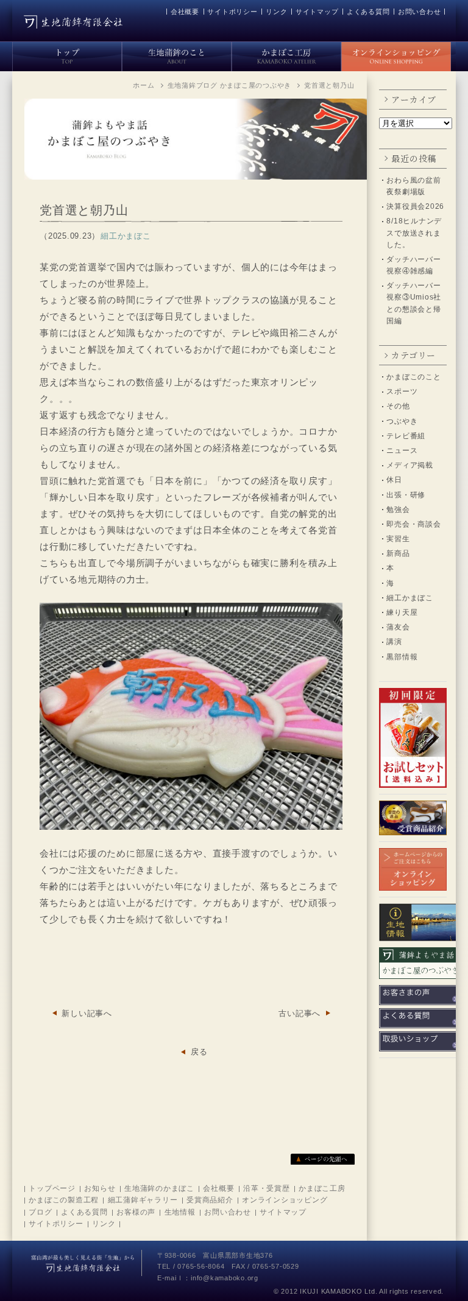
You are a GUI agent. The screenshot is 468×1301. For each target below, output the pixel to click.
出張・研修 (405, 495)
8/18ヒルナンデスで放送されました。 (414, 232)
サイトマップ (317, 11)
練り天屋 (401, 612)
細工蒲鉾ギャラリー (143, 1200)
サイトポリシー (232, 11)
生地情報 (180, 1212)
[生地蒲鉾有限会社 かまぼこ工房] (286, 54)
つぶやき (401, 421)
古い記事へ (299, 1013)
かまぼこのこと (413, 377)
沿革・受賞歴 (266, 1188)
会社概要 (185, 11)
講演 (394, 641)
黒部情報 (401, 657)
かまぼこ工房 (322, 1188)
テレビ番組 (405, 436)
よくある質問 (368, 11)
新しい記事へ (87, 1013)
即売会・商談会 (413, 524)
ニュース (401, 450)
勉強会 (398, 509)
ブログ (40, 1212)
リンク (276, 11)
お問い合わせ (419, 11)
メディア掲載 (409, 465)
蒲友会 (398, 627)
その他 (398, 406)
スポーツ (401, 391)
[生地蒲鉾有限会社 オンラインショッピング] (396, 54)
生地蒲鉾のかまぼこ (159, 1188)
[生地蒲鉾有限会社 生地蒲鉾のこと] (177, 54)
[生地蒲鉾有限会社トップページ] (67, 54)
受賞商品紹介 (209, 1200)
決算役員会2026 (415, 206)
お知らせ (99, 1188)
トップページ (52, 1188)
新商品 (398, 553)
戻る (199, 1051)
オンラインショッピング (284, 1200)
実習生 (398, 539)
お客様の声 (135, 1212)
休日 (394, 479)
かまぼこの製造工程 (64, 1200)
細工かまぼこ (409, 598)
